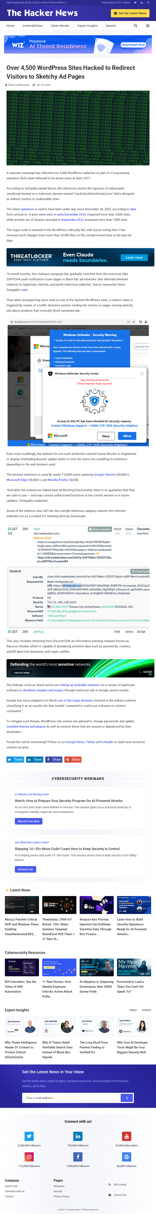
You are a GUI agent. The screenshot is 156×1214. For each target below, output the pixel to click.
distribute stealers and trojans (43, 690)
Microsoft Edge (16, 480)
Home (10, 25)
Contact (9, 1196)
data (133, 209)
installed (12, 726)
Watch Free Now (28, 821)
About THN (11, 1186)
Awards (111, 25)
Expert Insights (88, 25)
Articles (146, 1010)
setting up (66, 685)
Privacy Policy (61, 1196)
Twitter (90, 742)
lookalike (80, 685)
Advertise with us (15, 1191)
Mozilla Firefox (58, 480)
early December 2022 (71, 214)
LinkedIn (107, 742)
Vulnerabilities (33, 25)
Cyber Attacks (60, 25)
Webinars (59, 1186)
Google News (75, 742)
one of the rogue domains (75, 700)
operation (27, 209)
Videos (133, 1010)
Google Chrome (105, 474)
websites (94, 685)
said (24, 290)
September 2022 (72, 220)
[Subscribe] (127, 1098)
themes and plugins (32, 726)
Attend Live (25, 869)
